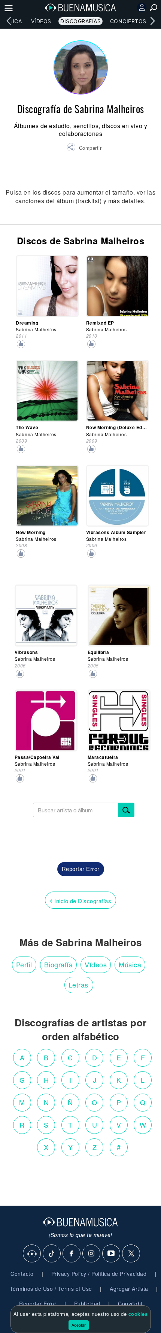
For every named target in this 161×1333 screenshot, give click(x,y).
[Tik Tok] (52, 1254)
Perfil (24, 964)
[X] (131, 1254)
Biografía (58, 964)
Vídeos (41, 21)
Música (130, 964)
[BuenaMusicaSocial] (32, 1254)
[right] (152, 20)
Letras (78, 984)
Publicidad (87, 1303)
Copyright (130, 1303)
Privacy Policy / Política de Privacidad (99, 1273)
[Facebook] (72, 1254)
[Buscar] (126, 810)
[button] (84, 148)
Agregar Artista (129, 1288)
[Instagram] (92, 1254)
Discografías (80, 21)
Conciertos (128, 21)
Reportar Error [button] (81, 869)
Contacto (21, 1273)
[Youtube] (112, 1254)
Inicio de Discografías (80, 900)
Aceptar (79, 1325)
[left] (8, 20)
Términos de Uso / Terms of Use (51, 1288)
